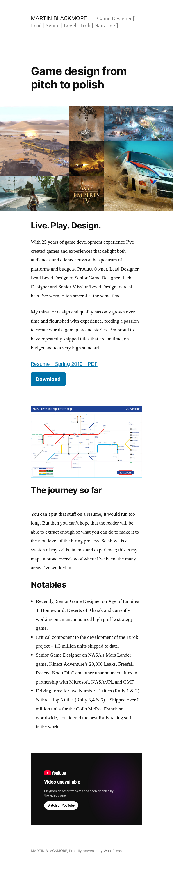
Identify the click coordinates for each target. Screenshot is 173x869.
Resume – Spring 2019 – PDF (64, 364)
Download (48, 379)
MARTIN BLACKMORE (59, 18)
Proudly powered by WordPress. (96, 851)
